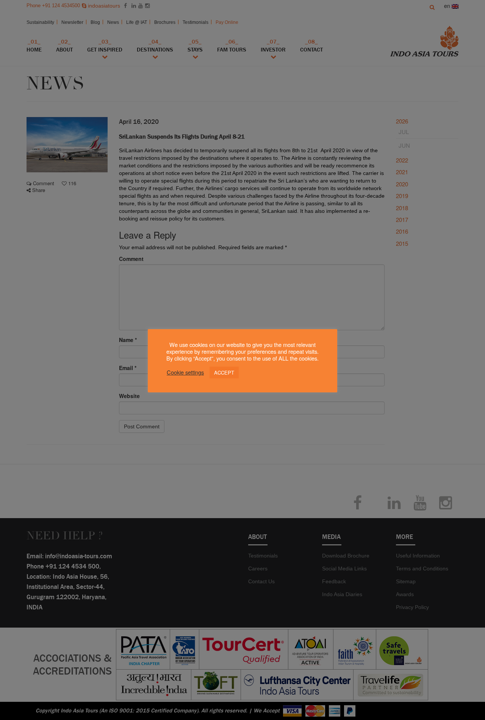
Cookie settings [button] (185, 372)
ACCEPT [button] (224, 372)
